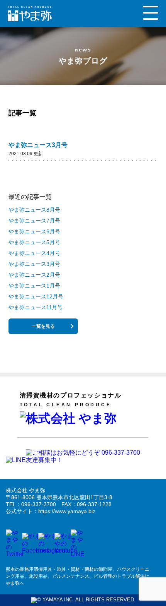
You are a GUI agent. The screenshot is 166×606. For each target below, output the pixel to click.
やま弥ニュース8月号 (34, 210)
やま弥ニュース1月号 (34, 285)
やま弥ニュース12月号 (35, 296)
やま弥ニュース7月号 (34, 220)
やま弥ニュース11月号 (35, 307)
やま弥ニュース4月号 (34, 253)
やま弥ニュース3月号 (38, 145)
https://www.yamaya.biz (66, 511)
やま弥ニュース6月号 (34, 231)
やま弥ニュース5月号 (34, 242)
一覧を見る (43, 326)
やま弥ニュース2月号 (34, 275)
